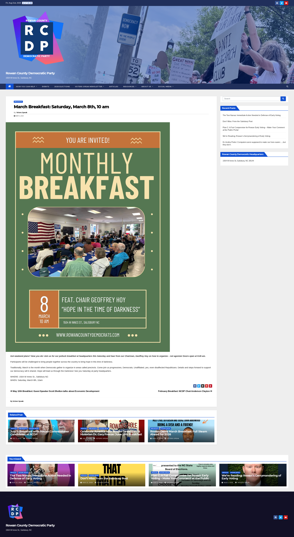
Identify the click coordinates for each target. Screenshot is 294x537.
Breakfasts (18, 101)
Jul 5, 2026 (17, 438)
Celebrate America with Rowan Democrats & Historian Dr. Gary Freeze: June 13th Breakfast (111, 433)
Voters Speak (21, 112)
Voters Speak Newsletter (89, 87)
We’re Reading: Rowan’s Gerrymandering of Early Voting (246, 136)
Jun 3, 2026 (87, 438)
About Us (146, 87)
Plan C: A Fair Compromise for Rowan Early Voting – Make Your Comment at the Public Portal (180, 478)
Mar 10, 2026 (157, 438)
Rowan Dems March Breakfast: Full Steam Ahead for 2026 (178, 433)
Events (45, 87)
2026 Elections (62, 87)
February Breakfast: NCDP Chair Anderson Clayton (184, 391)
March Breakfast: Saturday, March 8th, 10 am (61, 106)
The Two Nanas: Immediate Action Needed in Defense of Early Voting (252, 115)
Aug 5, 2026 (158, 482)
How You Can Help (26, 87)
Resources (129, 87)
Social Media (165, 87)
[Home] (10, 86)
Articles (113, 87)
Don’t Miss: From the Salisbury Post (238, 121)
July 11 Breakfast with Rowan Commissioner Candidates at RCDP (39, 433)
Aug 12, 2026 (17, 482)
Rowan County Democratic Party (30, 73)
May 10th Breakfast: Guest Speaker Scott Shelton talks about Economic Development (55, 391)
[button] (287, 86)
